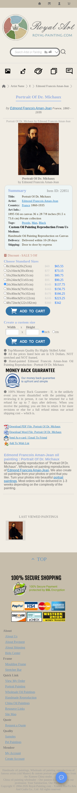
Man (34, 222)
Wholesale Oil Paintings (20, 692)
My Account (13, 753)
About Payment (15, 642)
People (26, 222)
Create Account (14, 758)
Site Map (10, 714)
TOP (41, 559)
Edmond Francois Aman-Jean (52, 86)
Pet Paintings (13, 742)
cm (57, 332)
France (26, 205)
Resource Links (15, 708)
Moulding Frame (15, 664)
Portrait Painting (15, 686)
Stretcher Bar (13, 669)
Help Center (12, 653)
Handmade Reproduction (21, 697)
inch (47, 332)
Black (42, 222)
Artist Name (17, 86)
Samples (10, 736)
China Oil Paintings (17, 703)
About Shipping (15, 647)
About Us (11, 636)
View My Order (15, 681)
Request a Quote (15, 725)
